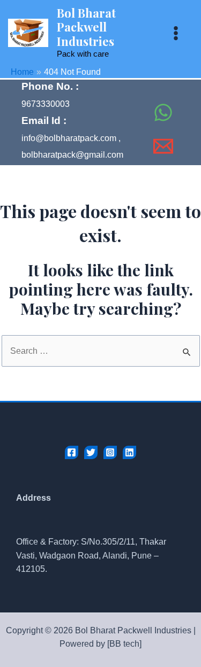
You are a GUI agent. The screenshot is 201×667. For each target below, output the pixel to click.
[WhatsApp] (163, 112)
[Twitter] (91, 452)
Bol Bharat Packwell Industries (86, 27)
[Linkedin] (129, 452)
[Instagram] (110, 452)
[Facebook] (143, 89)
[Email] (163, 146)
